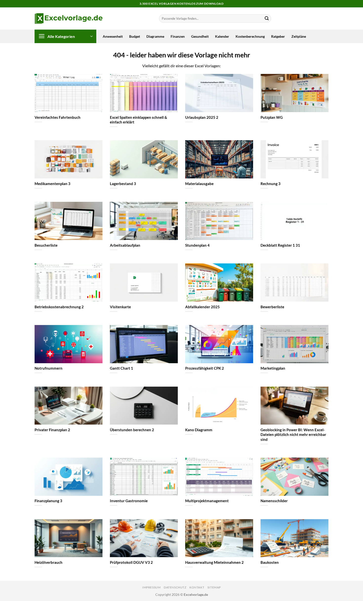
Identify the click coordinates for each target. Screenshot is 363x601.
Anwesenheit (113, 36)
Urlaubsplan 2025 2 (201, 117)
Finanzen (178, 36)
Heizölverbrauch (48, 562)
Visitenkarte (120, 307)
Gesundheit (200, 36)
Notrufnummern (48, 368)
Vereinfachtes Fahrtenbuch (58, 117)
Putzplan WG (272, 117)
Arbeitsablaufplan (125, 245)
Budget (134, 36)
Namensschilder (274, 500)
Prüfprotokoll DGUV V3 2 (131, 562)
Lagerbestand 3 (123, 183)
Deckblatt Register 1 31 (280, 245)
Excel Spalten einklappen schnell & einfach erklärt (138, 119)
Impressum (151, 587)
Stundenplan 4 (197, 245)
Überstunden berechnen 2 (132, 430)
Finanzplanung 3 (48, 500)
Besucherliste (46, 245)
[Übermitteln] (266, 18)
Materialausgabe (199, 183)
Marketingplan (273, 368)
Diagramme (155, 36)
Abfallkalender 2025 (202, 307)
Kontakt (196, 587)
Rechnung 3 (271, 183)
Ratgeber (278, 36)
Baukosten (270, 562)
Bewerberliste (272, 307)
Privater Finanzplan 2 (52, 430)
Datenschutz (175, 587)
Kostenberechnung (250, 36)
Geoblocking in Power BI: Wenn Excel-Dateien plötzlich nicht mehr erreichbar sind (293, 434)
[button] (65, 36)
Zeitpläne (298, 36)
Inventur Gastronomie (129, 500)
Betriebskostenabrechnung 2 (59, 307)
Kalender (222, 36)
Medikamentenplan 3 (52, 183)
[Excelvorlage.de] (68, 18)
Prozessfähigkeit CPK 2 (204, 368)
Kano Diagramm (198, 430)
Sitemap (214, 587)
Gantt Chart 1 (121, 368)
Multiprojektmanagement (207, 500)
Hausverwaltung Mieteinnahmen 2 (214, 562)
